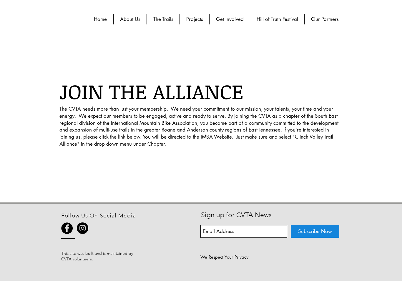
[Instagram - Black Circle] (82, 228)
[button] (130, 19)
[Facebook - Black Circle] (67, 228)
